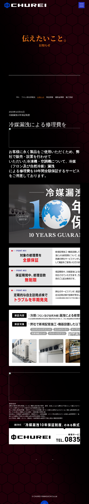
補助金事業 (59, 97)
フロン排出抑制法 (28, 97)
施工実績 (69, 97)
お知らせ (40, 97)
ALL (17, 97)
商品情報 (49, 97)
